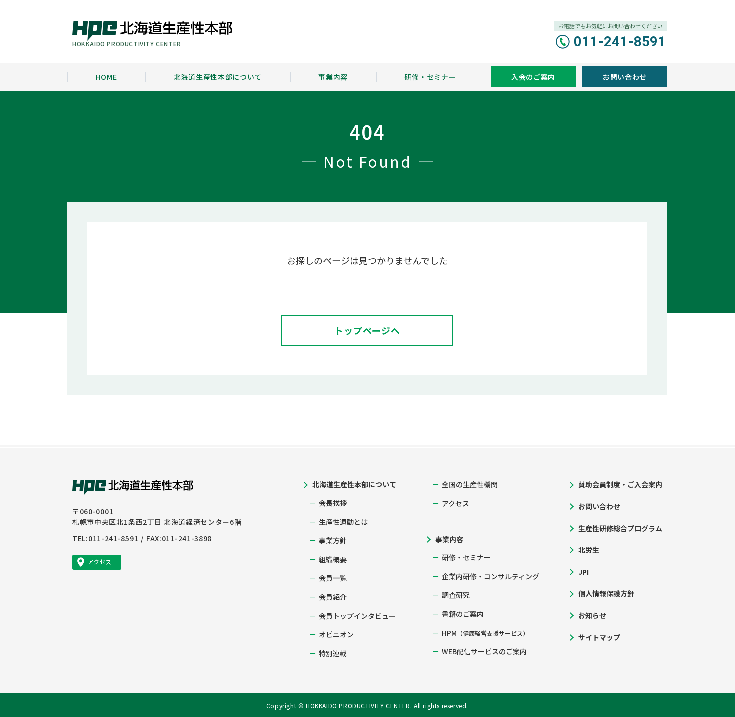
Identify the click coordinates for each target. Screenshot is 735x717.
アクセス (456, 503)
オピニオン (336, 635)
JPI (583, 572)
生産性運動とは (343, 522)
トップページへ (367, 330)
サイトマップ (599, 637)
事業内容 (450, 539)
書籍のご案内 (463, 614)
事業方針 (333, 541)
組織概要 (333, 559)
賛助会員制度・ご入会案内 (620, 485)
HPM (485, 633)
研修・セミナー (466, 557)
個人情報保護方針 (606, 593)
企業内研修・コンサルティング (491, 577)
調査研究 (456, 595)
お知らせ (592, 615)
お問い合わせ (599, 507)
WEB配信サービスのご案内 (484, 651)
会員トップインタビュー (357, 616)
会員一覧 (333, 578)
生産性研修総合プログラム (620, 529)
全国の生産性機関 (470, 485)
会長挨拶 (333, 503)
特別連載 (333, 653)
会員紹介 (333, 597)
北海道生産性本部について (354, 485)
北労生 (589, 550)
